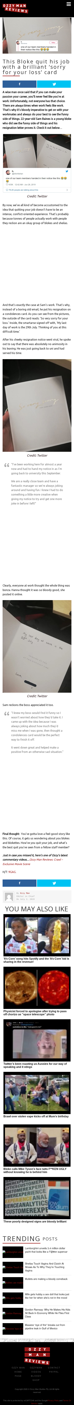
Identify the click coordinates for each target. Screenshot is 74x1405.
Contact (54, 1367)
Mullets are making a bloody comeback (46, 1279)
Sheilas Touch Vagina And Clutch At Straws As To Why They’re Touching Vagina (44, 1267)
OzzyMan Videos (36, 1369)
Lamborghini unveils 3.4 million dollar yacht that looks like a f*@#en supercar (46, 1249)
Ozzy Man (25, 893)
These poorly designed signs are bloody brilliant (34, 1221)
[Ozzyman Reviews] (37, 1364)
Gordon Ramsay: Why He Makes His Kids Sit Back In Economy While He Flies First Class (47, 1313)
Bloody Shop (36, 1377)
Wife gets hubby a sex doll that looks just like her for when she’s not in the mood (47, 1295)
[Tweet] (54, 84)
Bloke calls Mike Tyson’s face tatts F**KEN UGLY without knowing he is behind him (35, 1171)
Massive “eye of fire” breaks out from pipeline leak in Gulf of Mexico (45, 1326)
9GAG (12, 871)
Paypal (54, 1371)
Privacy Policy (53, 1400)
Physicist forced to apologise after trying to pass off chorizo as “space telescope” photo (35, 1013)
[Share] (19, 84)
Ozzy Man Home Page (18, 1371)
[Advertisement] (37, 266)
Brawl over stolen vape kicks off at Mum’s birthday (36, 1116)
